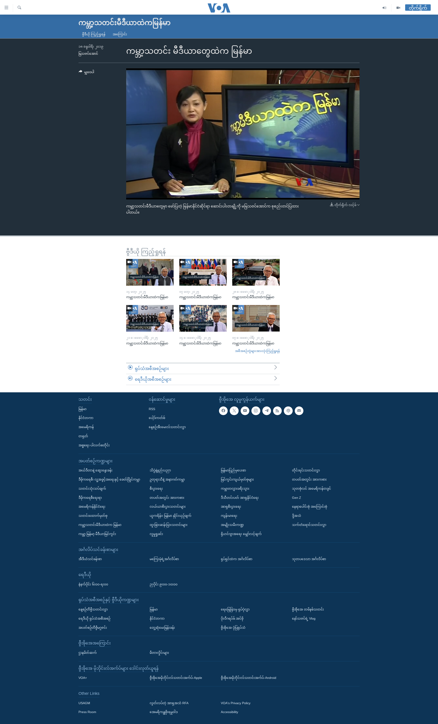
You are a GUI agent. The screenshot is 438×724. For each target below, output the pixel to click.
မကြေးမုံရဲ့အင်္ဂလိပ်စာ (164, 559)
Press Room (87, 712)
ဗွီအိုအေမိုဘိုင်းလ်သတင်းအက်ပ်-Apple (176, 678)
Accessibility (229, 712)
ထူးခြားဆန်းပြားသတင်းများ (169, 525)
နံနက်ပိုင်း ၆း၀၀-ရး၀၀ (93, 584)
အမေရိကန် (86, 427)
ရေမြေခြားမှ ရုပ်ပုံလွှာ (235, 609)
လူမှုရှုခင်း (156, 534)
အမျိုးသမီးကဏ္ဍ (232, 525)
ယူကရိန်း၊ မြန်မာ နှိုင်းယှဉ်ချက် (170, 515)
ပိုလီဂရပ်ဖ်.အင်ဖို (232, 618)
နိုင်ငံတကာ (85, 418)
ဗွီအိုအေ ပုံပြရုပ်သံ (233, 627)
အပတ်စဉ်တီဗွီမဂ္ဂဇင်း (92, 627)
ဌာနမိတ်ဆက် (87, 652)
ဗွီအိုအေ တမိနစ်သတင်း (308, 609)
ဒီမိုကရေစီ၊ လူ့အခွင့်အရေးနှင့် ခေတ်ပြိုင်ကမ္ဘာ (109, 479)
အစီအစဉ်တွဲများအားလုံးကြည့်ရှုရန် (257, 351)
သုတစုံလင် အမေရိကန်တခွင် (311, 488)
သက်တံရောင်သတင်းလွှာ (309, 525)
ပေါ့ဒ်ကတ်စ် (157, 418)
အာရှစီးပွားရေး (231, 506)
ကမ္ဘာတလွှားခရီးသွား (235, 488)
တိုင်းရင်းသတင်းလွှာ (306, 470)
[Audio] (384, 8)
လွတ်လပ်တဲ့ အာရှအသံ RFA (169, 703)
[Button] (86, 73)
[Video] (398, 8)
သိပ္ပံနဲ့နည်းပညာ (160, 470)
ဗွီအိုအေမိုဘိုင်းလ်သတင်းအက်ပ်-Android (248, 678)
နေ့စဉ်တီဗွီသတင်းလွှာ (93, 609)
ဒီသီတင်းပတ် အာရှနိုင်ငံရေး (240, 497)
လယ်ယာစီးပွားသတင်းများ (168, 506)
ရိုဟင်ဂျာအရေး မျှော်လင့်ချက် (241, 534)
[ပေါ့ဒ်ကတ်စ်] (288, 410)
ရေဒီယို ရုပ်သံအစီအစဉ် (94, 618)
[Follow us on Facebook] (223, 410)
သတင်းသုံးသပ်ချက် (92, 488)
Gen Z (296, 497)
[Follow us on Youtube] (245, 410)
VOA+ (82, 678)
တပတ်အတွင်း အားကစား (167, 497)
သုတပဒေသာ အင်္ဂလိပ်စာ (309, 559)
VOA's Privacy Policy (235, 703)
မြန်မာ (82, 409)
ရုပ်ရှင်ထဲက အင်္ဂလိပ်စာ (236, 559)
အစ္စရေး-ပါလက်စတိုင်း (94, 445)
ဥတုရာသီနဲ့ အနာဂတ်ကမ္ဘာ (167, 479)
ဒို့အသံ (296, 515)
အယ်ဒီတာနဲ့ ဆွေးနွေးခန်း (95, 470)
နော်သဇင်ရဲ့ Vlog (303, 618)
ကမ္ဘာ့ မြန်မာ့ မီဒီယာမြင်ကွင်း (97, 534)
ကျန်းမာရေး (229, 515)
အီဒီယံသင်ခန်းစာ (90, 559)
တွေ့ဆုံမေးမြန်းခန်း (162, 627)
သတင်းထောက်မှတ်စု (92, 515)
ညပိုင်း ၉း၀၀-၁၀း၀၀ (163, 584)
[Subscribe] (299, 410)
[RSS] (277, 410)
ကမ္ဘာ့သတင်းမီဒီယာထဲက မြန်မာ (99, 525)
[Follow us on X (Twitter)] (234, 410)
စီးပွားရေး (156, 488)
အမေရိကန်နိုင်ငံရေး (91, 506)
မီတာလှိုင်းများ (159, 652)
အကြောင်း (120, 34)
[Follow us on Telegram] (266, 410)
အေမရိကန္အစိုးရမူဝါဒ (164, 712)
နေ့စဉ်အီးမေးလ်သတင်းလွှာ (167, 427)
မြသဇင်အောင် (88, 53)
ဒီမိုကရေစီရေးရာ (90, 497)
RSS (152, 409)
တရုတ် (83, 436)
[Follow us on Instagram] (255, 410)
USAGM (84, 703)
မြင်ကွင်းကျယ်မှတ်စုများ (237, 479)
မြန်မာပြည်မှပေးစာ (233, 470)
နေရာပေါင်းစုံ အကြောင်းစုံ (309, 506)
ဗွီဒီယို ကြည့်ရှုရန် (93, 34)
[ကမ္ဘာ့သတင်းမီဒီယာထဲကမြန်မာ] (150, 272)
